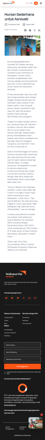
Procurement (26, 323)
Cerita (6, 320)
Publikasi (7, 336)
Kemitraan (25, 317)
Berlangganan (22, 366)
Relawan (25, 320)
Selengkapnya (10, 405)
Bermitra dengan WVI (30, 313)
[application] (22, 388)
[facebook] (25, 30)
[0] (36, 3)
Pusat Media (8, 330)
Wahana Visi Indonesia (12, 313)
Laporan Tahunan (10, 333)
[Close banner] (41, 414)
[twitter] (34, 30)
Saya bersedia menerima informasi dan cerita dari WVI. (23, 373)
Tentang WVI (8, 317)
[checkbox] (5, 373)
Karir (5, 323)
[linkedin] (39, 30)
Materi (6, 326)
